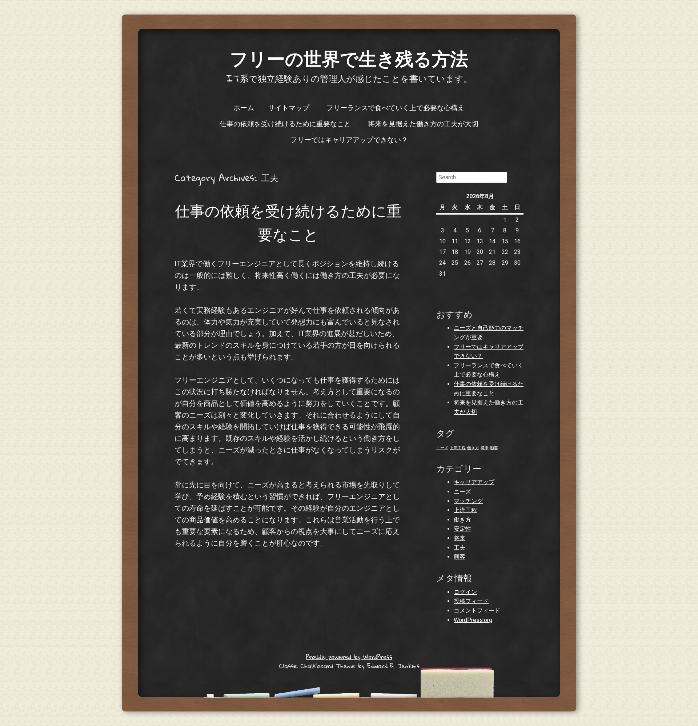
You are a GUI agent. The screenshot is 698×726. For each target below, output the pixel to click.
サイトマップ (288, 107)
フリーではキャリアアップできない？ (349, 139)
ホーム (243, 107)
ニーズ (442, 448)
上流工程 (458, 448)
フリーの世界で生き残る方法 (349, 58)
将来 (485, 448)
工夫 (459, 547)
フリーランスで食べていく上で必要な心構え (395, 107)
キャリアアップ (474, 482)
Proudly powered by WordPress (349, 656)
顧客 (494, 448)
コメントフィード (477, 610)
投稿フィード (471, 601)
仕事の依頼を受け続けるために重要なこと (285, 123)
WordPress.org (473, 620)
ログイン (465, 592)
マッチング (468, 501)
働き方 (473, 448)
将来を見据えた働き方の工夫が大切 (423, 123)
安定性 (462, 528)
